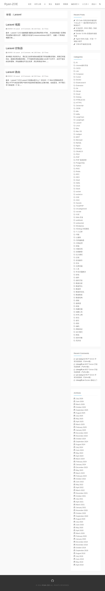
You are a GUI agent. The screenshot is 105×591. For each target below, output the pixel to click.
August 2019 (80, 553)
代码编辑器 (80, 240)
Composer (80, 74)
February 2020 (81, 536)
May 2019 (79, 562)
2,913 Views (37, 76)
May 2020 (79, 527)
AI (45, 4)
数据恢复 (79, 295)
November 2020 (82, 510)
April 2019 (79, 565)
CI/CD (78, 68)
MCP (78, 137)
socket (78, 191)
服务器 (78, 303)
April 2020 (79, 530)
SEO (77, 177)
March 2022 (80, 490)
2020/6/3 (10, 76)
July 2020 (79, 522)
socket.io (79, 194)
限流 (77, 335)
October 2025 (81, 407)
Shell (78, 180)
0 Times (45, 52)
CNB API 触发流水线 (83, 44)
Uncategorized (81, 209)
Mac (77, 128)
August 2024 (80, 444)
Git (77, 88)
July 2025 (79, 416)
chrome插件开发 (82, 65)
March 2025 (80, 424)
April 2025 (79, 421)
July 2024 (79, 447)
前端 (77, 246)
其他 (93, 4)
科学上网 (37, 4)
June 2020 (80, 525)
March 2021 (80, 505)
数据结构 (79, 297)
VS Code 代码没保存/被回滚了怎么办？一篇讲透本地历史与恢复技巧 (85, 23)
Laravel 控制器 (14, 48)
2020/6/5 (10, 52)
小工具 (84, 4)
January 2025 (81, 430)
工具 (77, 269)
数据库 (57, 4)
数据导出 (79, 286)
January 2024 (81, 464)
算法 (50, 4)
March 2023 (80, 473)
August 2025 (80, 413)
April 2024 (79, 456)
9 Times (45, 76)
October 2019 (81, 548)
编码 (77, 326)
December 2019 (82, 542)
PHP (77, 157)
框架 (77, 306)
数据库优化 (80, 292)
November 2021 (82, 493)
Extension (79, 85)
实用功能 (79, 266)
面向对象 (79, 338)
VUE (77, 214)
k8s (77, 111)
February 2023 (81, 476)
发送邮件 (79, 260)
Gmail (78, 94)
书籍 (77, 234)
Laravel (17, 29)
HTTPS (79, 103)
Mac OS (79, 131)
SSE (77, 197)
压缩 (77, 257)
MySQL (78, 143)
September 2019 (82, 550)
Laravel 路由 (13, 72)
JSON (78, 108)
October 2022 (81, 479)
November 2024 (82, 436)
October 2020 (81, 513)
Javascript (79, 105)
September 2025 (82, 410)
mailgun (79, 134)
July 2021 (79, 499)
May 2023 (79, 470)
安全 (77, 263)
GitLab (78, 91)
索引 (77, 320)
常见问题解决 (81, 272)
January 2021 (81, 507)
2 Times (45, 29)
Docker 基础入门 (91, 380)
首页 (29, 4)
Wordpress (80, 226)
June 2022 (80, 482)
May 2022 (79, 484)
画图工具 (79, 312)
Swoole (79, 203)
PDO (78, 154)
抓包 (77, 275)
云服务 (78, 237)
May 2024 (79, 453)
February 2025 (81, 427)
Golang (78, 97)
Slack (78, 186)
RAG (78, 169)
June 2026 (80, 401)
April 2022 (79, 487)
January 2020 (81, 539)
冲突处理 (79, 243)
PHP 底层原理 (81, 160)
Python (78, 166)
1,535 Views (37, 52)
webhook (79, 220)
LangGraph (80, 120)
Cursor (78, 77)
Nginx (78, 146)
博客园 (65, 4)
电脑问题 (79, 309)
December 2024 (82, 433)
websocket (80, 223)
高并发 (78, 340)
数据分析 (79, 283)
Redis (78, 171)
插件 (77, 277)
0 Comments (27, 29)
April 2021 (79, 502)
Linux (78, 126)
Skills (78, 183)
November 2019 (82, 545)
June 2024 (80, 450)
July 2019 (79, 556)
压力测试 (79, 254)
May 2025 (79, 419)
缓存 (77, 323)
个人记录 (79, 232)
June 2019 (80, 559)
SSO (77, 200)
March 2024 (80, 459)
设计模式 (79, 332)
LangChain (80, 117)
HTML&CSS (80, 100)
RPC (78, 174)
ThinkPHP (80, 206)
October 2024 (81, 439)
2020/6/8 (10, 29)
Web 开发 (79, 217)
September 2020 (82, 516)
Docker (78, 80)
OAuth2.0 (79, 151)
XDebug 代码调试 (82, 229)
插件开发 (79, 280)
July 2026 (79, 398)
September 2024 (82, 441)
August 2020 (80, 519)
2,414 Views (37, 29)
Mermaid (79, 140)
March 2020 (80, 533)
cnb (77, 71)
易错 (77, 300)
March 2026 (80, 404)
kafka (78, 114)
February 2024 (81, 462)
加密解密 (79, 252)
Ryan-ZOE (11, 4)
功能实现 (79, 249)
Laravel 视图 (13, 24)
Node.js (79, 148)
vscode (78, 211)
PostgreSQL (80, 163)
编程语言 (74, 4)
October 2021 (81, 496)
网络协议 (79, 329)
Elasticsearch (81, 83)
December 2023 (82, 467)
